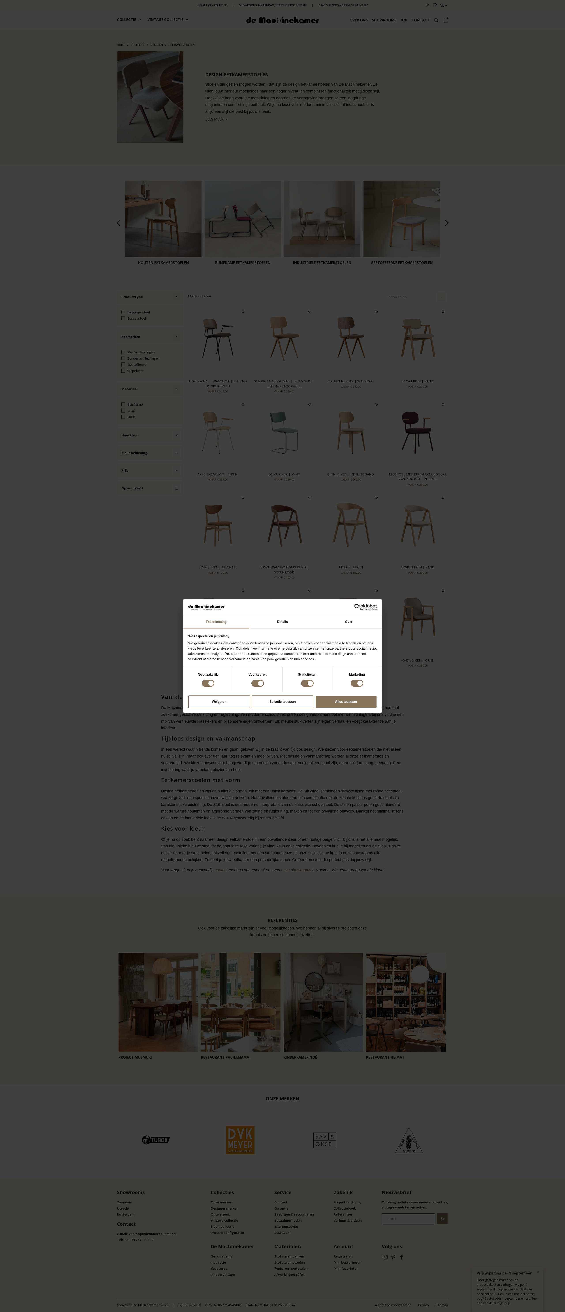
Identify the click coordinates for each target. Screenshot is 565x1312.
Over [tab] (348, 622)
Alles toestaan (346, 701)
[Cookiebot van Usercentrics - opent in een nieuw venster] (357, 607)
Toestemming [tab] (216, 622)
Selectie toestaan (282, 701)
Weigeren (219, 701)
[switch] (257, 683)
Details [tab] (282, 622)
